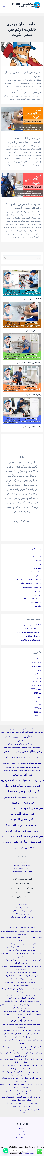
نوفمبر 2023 (36, 678)
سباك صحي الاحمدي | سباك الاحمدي (22, 927)
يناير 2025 (37, 658)
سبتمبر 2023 (36, 685)
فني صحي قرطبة (5, 836)
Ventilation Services (22, 865)
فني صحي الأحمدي (22, 802)
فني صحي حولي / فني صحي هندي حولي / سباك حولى (21, 1030)
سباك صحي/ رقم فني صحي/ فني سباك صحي (14, 763)
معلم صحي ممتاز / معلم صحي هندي (15, 848)
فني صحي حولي (16, 830)
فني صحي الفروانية (22, 813)
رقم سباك (37, 553)
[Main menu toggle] (4, 6)
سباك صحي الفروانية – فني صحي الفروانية (21, 972)
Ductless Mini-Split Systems (22, 872)
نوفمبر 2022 (36, 704)
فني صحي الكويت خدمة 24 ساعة (22, 917)
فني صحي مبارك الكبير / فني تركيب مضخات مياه (21, 1011)
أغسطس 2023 (36, 689)
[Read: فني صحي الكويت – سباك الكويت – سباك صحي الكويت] (22, 119)
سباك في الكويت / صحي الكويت (32, 770)
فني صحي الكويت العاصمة (22, 825)
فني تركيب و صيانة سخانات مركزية (29, 579)
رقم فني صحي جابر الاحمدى (20, 757)
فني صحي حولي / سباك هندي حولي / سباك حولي (21, 1033)
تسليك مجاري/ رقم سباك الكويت (13, 737)
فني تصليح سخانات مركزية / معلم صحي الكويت (29, 797)
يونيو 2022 (37, 712)
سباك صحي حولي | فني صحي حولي (22, 1020)
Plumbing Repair (22, 862)
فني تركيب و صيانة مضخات (31, 587)
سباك (39, 564)
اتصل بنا (22, 1134)
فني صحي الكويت (35, 595)
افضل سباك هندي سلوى (15, 729)
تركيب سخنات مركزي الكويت (31, 426)
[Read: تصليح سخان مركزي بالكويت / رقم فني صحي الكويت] (22, 185)
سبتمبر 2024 (36, 662)
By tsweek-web (27, 1153)
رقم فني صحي (36, 560)
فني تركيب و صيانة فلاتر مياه (31, 583)
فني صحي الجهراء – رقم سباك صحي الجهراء (21, 995)
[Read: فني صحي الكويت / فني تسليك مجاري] (22, 53)
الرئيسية (22, 1128)
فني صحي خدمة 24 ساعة (32, 598)
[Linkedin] (17, 1124)
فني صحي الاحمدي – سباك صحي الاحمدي (21, 947)
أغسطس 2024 (36, 666)
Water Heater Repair (22, 868)
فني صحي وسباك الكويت (22, 914)
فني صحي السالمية (6, 808)
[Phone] (5, 1150)
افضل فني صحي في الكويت (31, 298)
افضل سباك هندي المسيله (28, 729)
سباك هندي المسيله (18, 770)
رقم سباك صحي (35, 556)
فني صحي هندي (35, 602)
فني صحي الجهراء (32, 808)
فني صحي (37, 591)
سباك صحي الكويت (34, 572)
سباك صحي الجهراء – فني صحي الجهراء (21, 998)
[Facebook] (27, 1124)
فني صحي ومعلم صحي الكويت (22, 911)
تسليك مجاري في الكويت (32, 331)
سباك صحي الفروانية (34, 767)
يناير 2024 (37, 674)
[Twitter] (24, 1124)
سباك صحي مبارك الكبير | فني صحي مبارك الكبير (22, 1001)
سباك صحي (37, 568)
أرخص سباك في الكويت (33, 394)
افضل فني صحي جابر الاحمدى (7, 732)
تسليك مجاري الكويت (22, 741)
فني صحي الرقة (16, 808)
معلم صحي (37, 606)
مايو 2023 (37, 693)
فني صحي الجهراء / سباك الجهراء (22, 979)
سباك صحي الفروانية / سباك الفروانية (22, 950)
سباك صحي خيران (9, 767)
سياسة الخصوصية (22, 1138)
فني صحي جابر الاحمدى (32, 831)
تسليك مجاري (36, 549)
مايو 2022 (37, 716)
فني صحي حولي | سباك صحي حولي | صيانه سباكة (21, 1037)
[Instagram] (20, 1124)
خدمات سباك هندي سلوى (34, 747)
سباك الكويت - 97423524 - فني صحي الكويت (22, 5)
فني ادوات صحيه (35, 576)
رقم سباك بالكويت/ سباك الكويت (12, 747)
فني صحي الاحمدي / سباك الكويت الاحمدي (21, 944)
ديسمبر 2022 (36, 701)
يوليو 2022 (37, 708)
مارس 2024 (36, 670)
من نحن (22, 1131)
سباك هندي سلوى (8, 770)
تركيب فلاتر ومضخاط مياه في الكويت (28, 362)
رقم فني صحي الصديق (33, 757)
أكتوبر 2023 (37, 681)
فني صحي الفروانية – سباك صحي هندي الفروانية (21, 976)
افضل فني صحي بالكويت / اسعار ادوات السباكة (29, 732)
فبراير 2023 (37, 697)
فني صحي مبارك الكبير (27, 841)
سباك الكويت (22, 904)
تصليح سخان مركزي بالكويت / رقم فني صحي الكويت (22, 744)
